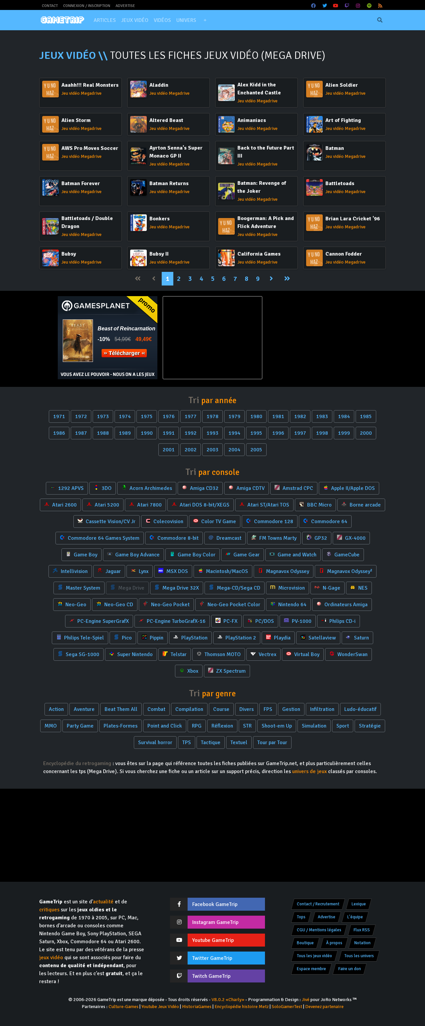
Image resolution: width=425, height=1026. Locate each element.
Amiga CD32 (203, 488)
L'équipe (355, 917)
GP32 (320, 538)
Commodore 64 (328, 521)
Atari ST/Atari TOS (267, 505)
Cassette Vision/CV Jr (109, 521)
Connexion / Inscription (86, 5)
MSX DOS (176, 571)
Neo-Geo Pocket (170, 604)
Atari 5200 (106, 505)
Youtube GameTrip (213, 940)
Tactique (210, 742)
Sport (342, 726)
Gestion (291, 709)
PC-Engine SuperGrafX (102, 621)
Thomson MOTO (222, 654)
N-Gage (330, 588)
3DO (106, 488)
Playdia (282, 637)
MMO (50, 726)
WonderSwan (352, 654)
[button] (205, 20)
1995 (256, 433)
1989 (125, 433)
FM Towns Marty (277, 538)
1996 (278, 433)
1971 (59, 416)
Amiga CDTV (250, 488)
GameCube (346, 554)
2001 (169, 449)
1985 (366, 416)
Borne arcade (364, 505)
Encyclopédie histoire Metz (241, 1006)
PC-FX (229, 621)
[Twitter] (324, 6)
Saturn (361, 637)
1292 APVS (70, 488)
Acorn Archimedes (150, 488)
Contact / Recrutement (318, 904)
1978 (212, 416)
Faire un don (349, 968)
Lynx (142, 571)
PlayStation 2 (240, 637)
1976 (169, 416)
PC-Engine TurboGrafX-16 (175, 621)
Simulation (314, 726)
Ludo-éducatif (360, 709)
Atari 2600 (64, 505)
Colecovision (167, 521)
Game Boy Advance (137, 554)
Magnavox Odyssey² (349, 571)
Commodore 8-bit (177, 538)
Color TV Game (218, 521)
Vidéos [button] (162, 20)
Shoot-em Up (277, 726)
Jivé (305, 999)
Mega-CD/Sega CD (237, 588)
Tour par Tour (272, 742)
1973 (103, 416)
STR (247, 726)
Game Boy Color (195, 554)
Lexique (359, 904)
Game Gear (246, 554)
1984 (344, 416)
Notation (362, 943)
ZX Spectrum (230, 671)
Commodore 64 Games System (102, 538)
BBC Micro (319, 505)
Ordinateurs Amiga (345, 604)
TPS (186, 742)
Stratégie (370, 726)
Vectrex (266, 654)
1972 (81, 416)
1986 (59, 433)
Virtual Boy (306, 654)
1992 (191, 433)
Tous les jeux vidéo (314, 956)
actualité (103, 901)
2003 (212, 449)
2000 (366, 433)
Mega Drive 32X (180, 588)
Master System (82, 588)
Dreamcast (228, 538)
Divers (246, 709)
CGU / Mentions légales (319, 930)
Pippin (155, 637)
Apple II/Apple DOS (352, 488)
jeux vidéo (51, 957)
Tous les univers (359, 956)
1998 (322, 433)
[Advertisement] (317, 337)
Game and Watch (296, 554)
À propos (334, 943)
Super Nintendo (134, 654)
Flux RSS (362, 930)
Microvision (291, 588)
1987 (81, 433)
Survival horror (155, 742)
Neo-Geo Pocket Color (233, 604)
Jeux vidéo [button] (134, 20)
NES (362, 588)
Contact (50, 5)
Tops (301, 917)
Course (221, 709)
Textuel (238, 742)
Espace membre (311, 968)
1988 (103, 433)
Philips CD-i (342, 621)
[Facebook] (313, 6)
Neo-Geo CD (118, 604)
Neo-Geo (75, 604)
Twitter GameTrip (212, 958)
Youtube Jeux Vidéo (160, 1006)
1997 (300, 433)
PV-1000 (301, 621)
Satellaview (321, 637)
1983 (322, 416)
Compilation (189, 709)
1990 (147, 433)
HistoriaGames (197, 1006)
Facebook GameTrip (214, 904)
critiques (49, 909)
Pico (126, 637)
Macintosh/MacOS (226, 571)
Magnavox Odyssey (287, 571)
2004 (234, 449)
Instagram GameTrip (215, 922)
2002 (191, 449)
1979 (234, 416)
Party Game (80, 726)
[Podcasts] (369, 6)
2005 (256, 449)
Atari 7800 (149, 505)
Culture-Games (123, 1006)
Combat (156, 709)
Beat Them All (121, 709)
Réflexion (222, 726)
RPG (197, 726)
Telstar (178, 654)
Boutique (305, 943)
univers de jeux (309, 771)
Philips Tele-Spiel (83, 637)
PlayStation (194, 637)
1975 (147, 416)
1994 (234, 433)
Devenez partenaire (324, 1006)
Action (56, 709)
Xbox (192, 671)
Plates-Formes (120, 726)
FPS (268, 709)
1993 (212, 433)
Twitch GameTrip (211, 976)
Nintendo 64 (291, 604)
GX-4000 (355, 538)
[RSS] (380, 6)
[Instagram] (358, 6)
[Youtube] (336, 6)
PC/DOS (264, 621)
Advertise (125, 5)
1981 (278, 416)
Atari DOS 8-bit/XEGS (203, 505)
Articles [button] (105, 20)
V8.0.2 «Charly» (228, 999)
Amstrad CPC (297, 488)
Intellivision (73, 571)
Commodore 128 (273, 521)
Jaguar (112, 571)
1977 (191, 416)
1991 (169, 433)
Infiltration (322, 709)
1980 (256, 416)
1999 (344, 433)
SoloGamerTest (287, 1006)
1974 (125, 416)
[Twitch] (347, 6)
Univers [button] (186, 20)
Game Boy (84, 554)
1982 (300, 416)
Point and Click (164, 726)
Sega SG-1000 (81, 654)
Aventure (84, 709)
